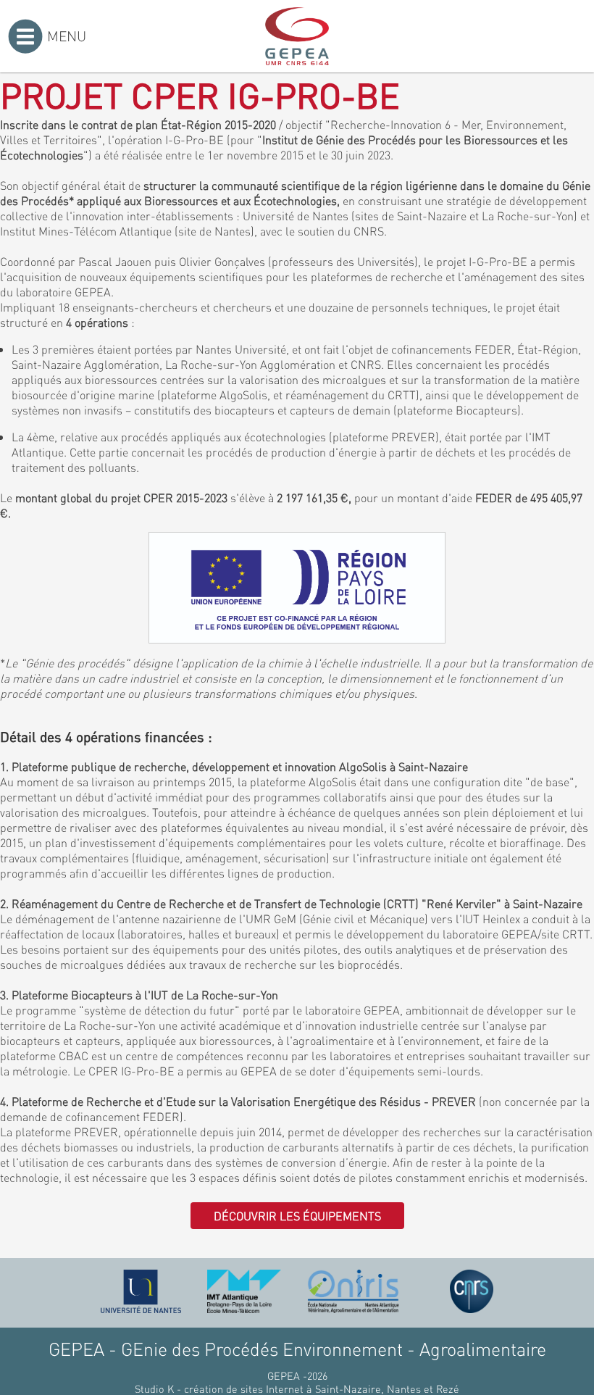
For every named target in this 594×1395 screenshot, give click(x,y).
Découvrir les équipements (297, 1215)
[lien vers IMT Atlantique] (243, 1291)
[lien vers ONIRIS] (353, 1291)
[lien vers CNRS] (471, 1291)
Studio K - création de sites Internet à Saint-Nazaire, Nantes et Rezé (297, 1388)
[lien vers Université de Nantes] (141, 1291)
